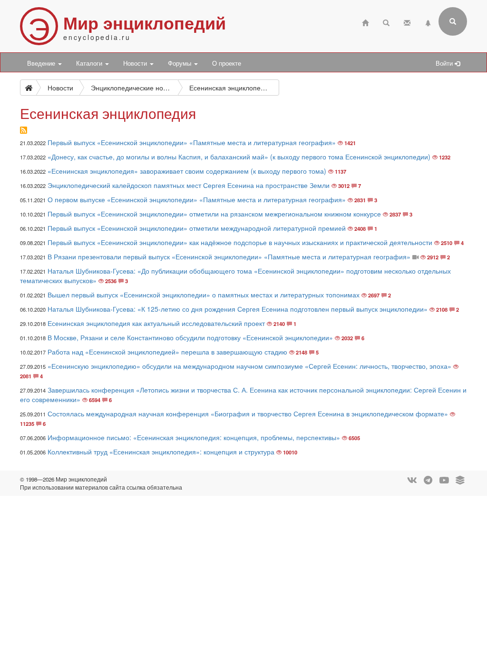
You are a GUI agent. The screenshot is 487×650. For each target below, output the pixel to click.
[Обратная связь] (407, 21)
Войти (445, 63)
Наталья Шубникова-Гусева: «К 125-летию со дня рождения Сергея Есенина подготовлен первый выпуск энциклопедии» (238, 309)
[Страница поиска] (386, 21)
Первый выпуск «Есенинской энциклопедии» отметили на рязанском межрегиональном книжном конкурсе (214, 213)
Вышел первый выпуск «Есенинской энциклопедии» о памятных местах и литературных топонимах (204, 294)
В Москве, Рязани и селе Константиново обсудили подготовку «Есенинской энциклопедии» (190, 337)
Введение (42, 63)
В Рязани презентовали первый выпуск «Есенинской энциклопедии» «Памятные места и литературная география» (229, 256)
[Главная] (365, 21)
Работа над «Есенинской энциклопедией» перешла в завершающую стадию (167, 351)
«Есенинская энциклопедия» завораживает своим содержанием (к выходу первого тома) (187, 171)
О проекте (226, 63)
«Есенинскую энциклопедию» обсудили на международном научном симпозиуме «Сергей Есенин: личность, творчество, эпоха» (249, 366)
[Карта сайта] (428, 21)
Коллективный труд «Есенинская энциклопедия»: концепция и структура (161, 451)
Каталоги (90, 63)
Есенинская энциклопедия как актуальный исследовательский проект (156, 323)
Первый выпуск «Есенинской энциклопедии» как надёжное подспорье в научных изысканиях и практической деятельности (240, 242)
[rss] (23, 130)
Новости (136, 63)
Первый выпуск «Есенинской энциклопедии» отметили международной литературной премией (197, 228)
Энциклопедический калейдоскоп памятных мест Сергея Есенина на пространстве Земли (189, 185)
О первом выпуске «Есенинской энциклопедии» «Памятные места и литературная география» (197, 199)
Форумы (180, 63)
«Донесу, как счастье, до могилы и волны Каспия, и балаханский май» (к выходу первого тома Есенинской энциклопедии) (239, 156)
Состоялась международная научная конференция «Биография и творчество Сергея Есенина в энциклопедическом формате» (248, 413)
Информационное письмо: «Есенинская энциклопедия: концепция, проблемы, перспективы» (194, 437)
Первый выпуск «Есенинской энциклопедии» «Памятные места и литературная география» (192, 142)
